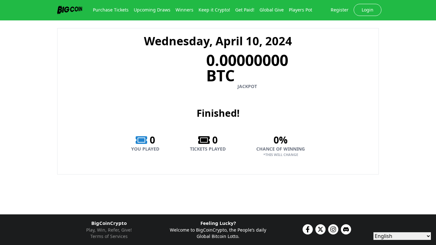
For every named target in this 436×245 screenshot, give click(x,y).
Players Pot (300, 10)
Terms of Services (109, 236)
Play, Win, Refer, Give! (109, 230)
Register (340, 10)
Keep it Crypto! (214, 10)
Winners (184, 10)
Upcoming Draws (152, 10)
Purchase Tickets (111, 10)
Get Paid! (244, 10)
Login (367, 10)
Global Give (271, 10)
